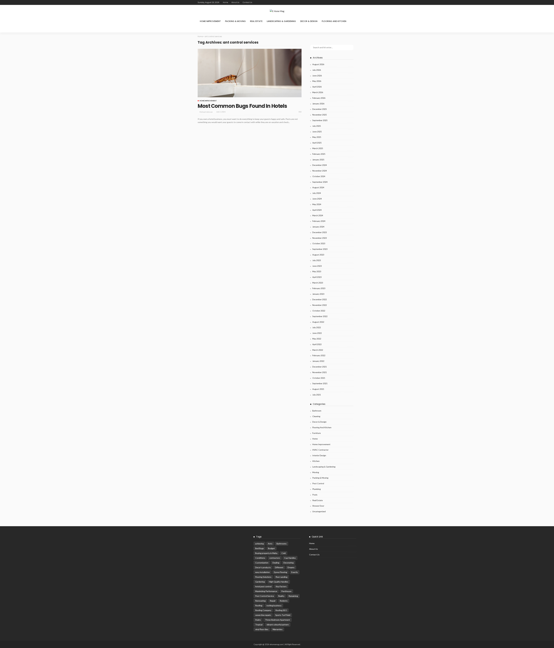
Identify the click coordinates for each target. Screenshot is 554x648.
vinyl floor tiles (261, 629)
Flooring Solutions (263, 577)
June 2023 (317, 266)
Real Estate (256, 21)
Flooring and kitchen (334, 21)
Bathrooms (282, 543)
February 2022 (318, 355)
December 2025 (319, 109)
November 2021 (319, 372)
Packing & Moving (235, 21)
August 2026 (318, 64)
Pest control (318, 483)
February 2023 (318, 288)
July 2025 (316, 126)
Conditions (260, 558)
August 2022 (318, 322)
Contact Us (247, 2)
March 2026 (317, 92)
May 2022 (316, 338)
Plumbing (316, 489)
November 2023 (319, 238)
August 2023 (318, 254)
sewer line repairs (263, 615)
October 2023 (318, 243)
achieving (259, 543)
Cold (283, 553)
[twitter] (262, 2)
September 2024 (319, 182)
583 (300, 112)
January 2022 (318, 361)
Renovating (260, 601)
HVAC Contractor (320, 450)
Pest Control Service (264, 596)
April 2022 (317, 344)
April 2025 (317, 142)
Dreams (291, 567)
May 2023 (316, 271)
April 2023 (317, 277)
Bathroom (316, 410)
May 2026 (316, 81)
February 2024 (318, 221)
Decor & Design (308, 21)
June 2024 (317, 198)
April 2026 (317, 86)
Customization (261, 562)
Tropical (258, 624)
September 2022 (319, 316)
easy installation (262, 572)
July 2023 (316, 260)
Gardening (260, 581)
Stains (258, 620)
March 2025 (317, 148)
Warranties (277, 629)
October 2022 (318, 310)
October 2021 (318, 378)
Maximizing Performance (266, 591)
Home (225, 2)
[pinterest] (266, 2)
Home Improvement (210, 21)
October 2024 (318, 176)
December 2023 (319, 232)
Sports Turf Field (282, 615)
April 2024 (317, 210)
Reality (281, 596)
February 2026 (318, 98)
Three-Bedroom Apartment (277, 620)
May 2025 (316, 137)
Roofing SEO (281, 610)
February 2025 (318, 154)
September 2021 (319, 383)
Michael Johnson (206, 112)
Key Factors (281, 586)
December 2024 (319, 165)
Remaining (293, 596)
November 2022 (319, 305)
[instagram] (270, 2)
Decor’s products (263, 567)
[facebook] (258, 2)
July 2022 (316, 327)
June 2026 (317, 75)
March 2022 (317, 350)
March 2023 (317, 282)
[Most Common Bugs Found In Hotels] (250, 73)
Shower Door (318, 506)
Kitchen (316, 461)
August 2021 (318, 389)
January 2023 (318, 294)
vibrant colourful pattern (278, 624)
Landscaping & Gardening (281, 21)
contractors (274, 558)
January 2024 (318, 226)
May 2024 (316, 204)
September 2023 (319, 249)
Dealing (276, 562)
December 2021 (319, 366)
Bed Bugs (259, 548)
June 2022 (317, 333)
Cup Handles (290, 558)
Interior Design (319, 455)
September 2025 (319, 120)
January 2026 (318, 103)
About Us (235, 2)
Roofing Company (263, 610)
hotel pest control (263, 586)
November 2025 (319, 114)
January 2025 (318, 159)
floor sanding (281, 577)
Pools (314, 494)
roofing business (273, 605)
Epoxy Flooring (280, 572)
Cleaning (316, 416)
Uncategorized (319, 511)
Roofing (258, 605)
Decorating (288, 562)
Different (279, 567)
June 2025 (317, 131)
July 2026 (316, 70)
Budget (271, 548)
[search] (201, 28)
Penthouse (286, 591)
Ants (270, 543)
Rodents (284, 601)
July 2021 (316, 394)
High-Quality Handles (278, 581)
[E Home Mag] (277, 11)
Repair (273, 601)
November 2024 (319, 170)
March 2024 (317, 215)
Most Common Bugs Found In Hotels (242, 106)
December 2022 (319, 299)
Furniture (316, 433)
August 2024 (318, 187)
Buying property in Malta (266, 553)
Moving (315, 472)
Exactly (294, 572)
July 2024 (316, 193)
